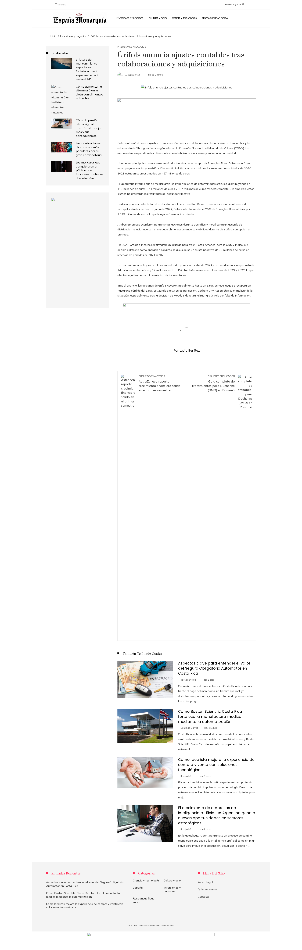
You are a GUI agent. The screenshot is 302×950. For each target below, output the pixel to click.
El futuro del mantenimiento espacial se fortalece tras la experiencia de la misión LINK (87, 69)
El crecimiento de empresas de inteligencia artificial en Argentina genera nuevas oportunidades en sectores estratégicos (216, 815)
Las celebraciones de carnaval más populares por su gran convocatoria (89, 149)
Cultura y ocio (172, 880)
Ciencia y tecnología (146, 880)
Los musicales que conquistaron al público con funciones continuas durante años (89, 170)
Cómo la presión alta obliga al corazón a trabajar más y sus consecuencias (89, 128)
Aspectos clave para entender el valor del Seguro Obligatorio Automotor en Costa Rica (214, 668)
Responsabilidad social (143, 900)
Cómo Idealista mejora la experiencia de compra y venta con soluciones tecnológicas (216, 764)
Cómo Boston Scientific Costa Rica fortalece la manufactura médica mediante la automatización (210, 716)
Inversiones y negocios (131, 47)
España (138, 887)
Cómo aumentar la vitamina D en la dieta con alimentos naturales (89, 92)
